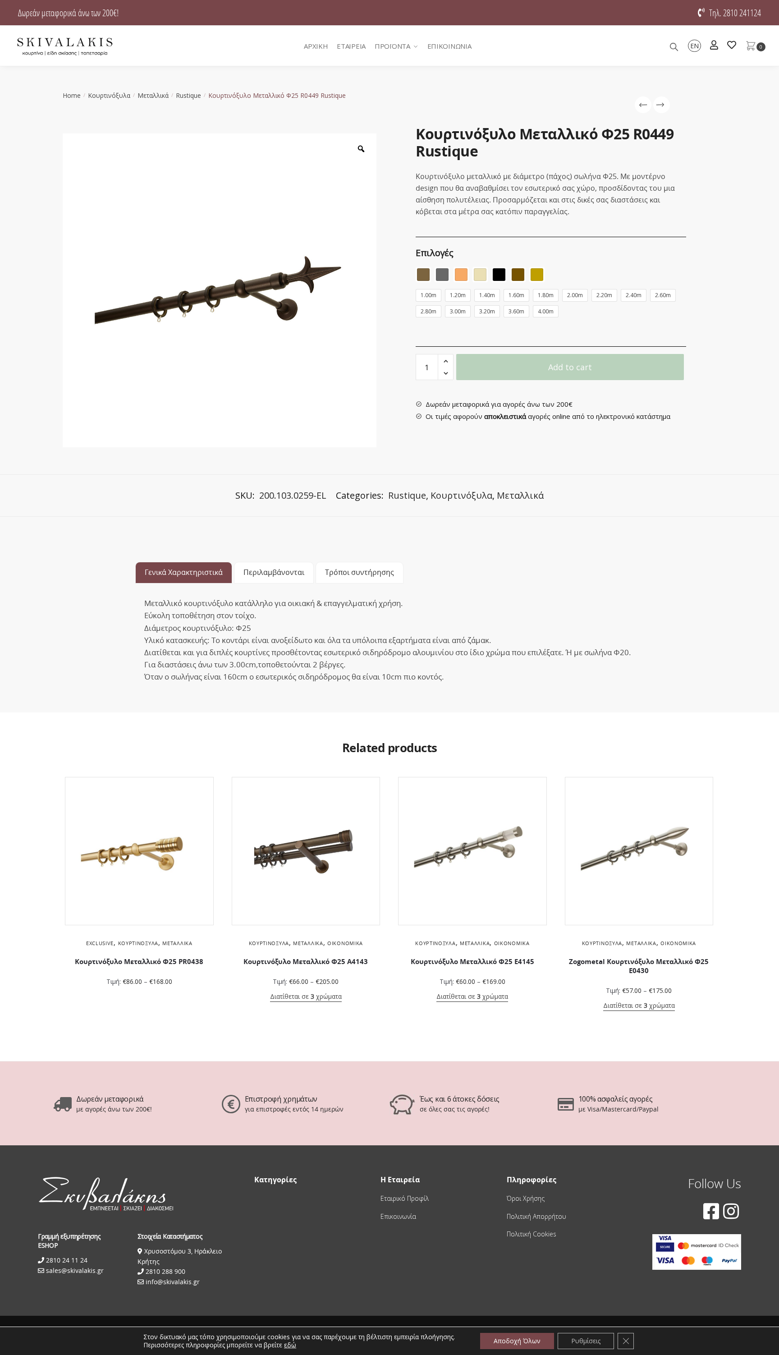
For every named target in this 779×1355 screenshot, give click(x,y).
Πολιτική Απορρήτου (536, 1216)
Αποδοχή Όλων (517, 1341)
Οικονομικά (345, 943)
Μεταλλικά (153, 95)
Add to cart (570, 367)
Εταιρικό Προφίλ (404, 1198)
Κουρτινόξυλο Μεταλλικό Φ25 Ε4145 (472, 961)
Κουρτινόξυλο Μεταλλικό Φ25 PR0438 (139, 961)
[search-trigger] (673, 46)
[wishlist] (732, 46)
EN (694, 45)
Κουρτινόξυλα (109, 95)
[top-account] (714, 46)
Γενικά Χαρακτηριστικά (184, 572)
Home (72, 95)
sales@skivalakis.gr (75, 1270)
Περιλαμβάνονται (273, 572)
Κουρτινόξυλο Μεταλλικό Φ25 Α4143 (305, 961)
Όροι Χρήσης (526, 1198)
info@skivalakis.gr (173, 1281)
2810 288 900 (164, 1271)
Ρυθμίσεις (585, 1341)
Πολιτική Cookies (531, 1234)
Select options (139, 999)
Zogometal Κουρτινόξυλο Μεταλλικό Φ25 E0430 (639, 966)
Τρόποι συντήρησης (359, 572)
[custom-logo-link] (65, 46)
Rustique (188, 95)
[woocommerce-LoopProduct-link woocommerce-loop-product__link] (139, 851)
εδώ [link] (290, 1345)
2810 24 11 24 (65, 1260)
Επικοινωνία (398, 1216)
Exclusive (100, 943)
